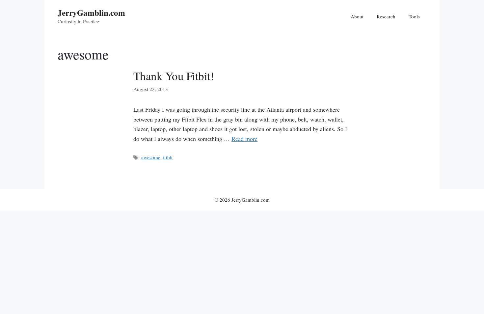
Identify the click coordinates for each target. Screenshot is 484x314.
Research (386, 16)
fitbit (168, 157)
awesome (150, 157)
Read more (244, 139)
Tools (414, 16)
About (357, 16)
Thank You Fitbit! (173, 75)
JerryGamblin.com (91, 13)
